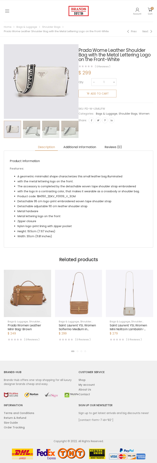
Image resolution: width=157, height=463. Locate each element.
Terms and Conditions (19, 413)
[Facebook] (91, 120)
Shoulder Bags (51, 27)
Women (144, 114)
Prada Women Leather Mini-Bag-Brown (24, 327)
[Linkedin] (111, 120)
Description (46, 147)
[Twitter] (98, 120)
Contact (84, 394)
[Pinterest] (105, 120)
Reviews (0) (113, 147)
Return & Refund (15, 418)
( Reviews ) (102, 66)
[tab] (46, 147)
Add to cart (100, 93)
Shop (81, 380)
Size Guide (11, 423)
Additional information (79, 147)
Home (7, 27)
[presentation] (81, 129)
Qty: (81, 82)
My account (86, 385)
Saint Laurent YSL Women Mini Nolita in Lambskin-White (128, 329)
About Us (84, 389)
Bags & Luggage (26, 27)
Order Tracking (14, 427)
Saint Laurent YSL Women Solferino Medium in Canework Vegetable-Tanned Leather (77, 331)
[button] (73, 351)
